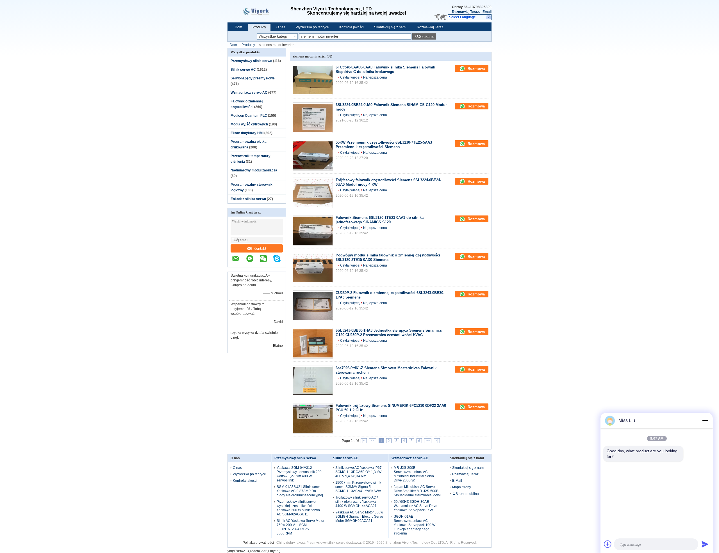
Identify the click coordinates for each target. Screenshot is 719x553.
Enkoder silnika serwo (248, 199)
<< (373, 441)
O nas (280, 27)
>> (428, 441)
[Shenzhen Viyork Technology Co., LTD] (488, 17)
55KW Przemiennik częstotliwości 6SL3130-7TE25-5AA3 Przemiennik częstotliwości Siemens (384, 144)
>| (436, 441)
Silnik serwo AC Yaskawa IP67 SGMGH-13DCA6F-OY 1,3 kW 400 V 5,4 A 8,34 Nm (358, 472)
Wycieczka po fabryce (312, 27)
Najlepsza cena (375, 77)
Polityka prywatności (258, 543)
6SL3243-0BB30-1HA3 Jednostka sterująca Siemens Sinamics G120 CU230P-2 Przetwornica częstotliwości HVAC (389, 332)
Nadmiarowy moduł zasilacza (254, 170)
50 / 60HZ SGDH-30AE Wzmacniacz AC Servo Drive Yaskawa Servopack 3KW (415, 506)
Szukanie (426, 37)
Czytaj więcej (350, 77)
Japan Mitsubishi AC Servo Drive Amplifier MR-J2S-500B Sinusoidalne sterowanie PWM (417, 491)
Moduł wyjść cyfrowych (249, 124)
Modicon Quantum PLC (249, 116)
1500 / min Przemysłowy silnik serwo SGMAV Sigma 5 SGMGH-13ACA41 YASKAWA (358, 487)
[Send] (704, 544)
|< (363, 441)
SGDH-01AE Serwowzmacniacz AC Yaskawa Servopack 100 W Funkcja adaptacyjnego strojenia (414, 525)
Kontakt (260, 248)
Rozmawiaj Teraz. (466, 12)
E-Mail (457, 481)
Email (487, 12)
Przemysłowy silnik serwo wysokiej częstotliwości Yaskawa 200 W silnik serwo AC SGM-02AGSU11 (298, 508)
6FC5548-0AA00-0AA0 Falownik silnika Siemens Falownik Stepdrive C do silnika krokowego (385, 69)
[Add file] (608, 544)
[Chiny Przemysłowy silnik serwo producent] (258, 11)
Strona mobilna (467, 494)
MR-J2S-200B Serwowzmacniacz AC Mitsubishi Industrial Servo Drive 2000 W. (414, 474)
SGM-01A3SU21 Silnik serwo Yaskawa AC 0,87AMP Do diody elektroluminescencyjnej (300, 491)
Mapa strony (461, 487)
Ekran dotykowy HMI (247, 133)
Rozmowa (476, 68)
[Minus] (705, 420)
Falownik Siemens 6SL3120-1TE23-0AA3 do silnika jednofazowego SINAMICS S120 (380, 219)
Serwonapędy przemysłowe (253, 78)
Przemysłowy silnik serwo (251, 61)
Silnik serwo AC (243, 70)
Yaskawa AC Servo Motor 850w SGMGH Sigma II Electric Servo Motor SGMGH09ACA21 (359, 516)
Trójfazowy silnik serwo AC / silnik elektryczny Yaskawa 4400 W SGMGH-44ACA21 (356, 501)
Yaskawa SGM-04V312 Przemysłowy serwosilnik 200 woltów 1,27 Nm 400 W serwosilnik (299, 474)
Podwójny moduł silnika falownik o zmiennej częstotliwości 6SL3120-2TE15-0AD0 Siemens (388, 257)
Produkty (259, 27)
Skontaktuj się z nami (390, 27)
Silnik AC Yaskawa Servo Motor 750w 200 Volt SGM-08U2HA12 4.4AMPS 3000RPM (300, 527)
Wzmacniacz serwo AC (249, 93)
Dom (238, 27)
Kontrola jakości (351, 27)
